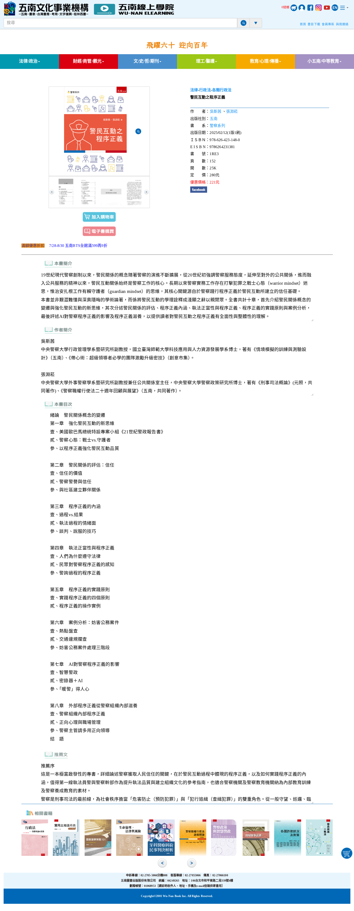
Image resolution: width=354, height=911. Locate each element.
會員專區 (328, 24)
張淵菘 (232, 111)
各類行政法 (222, 90)
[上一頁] (51, 192)
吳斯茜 (215, 111)
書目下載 (314, 24)
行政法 (205, 90)
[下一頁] (146, 192)
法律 (194, 90)
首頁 (303, 24)
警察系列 (217, 126)
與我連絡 (342, 24)
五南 (213, 119)
